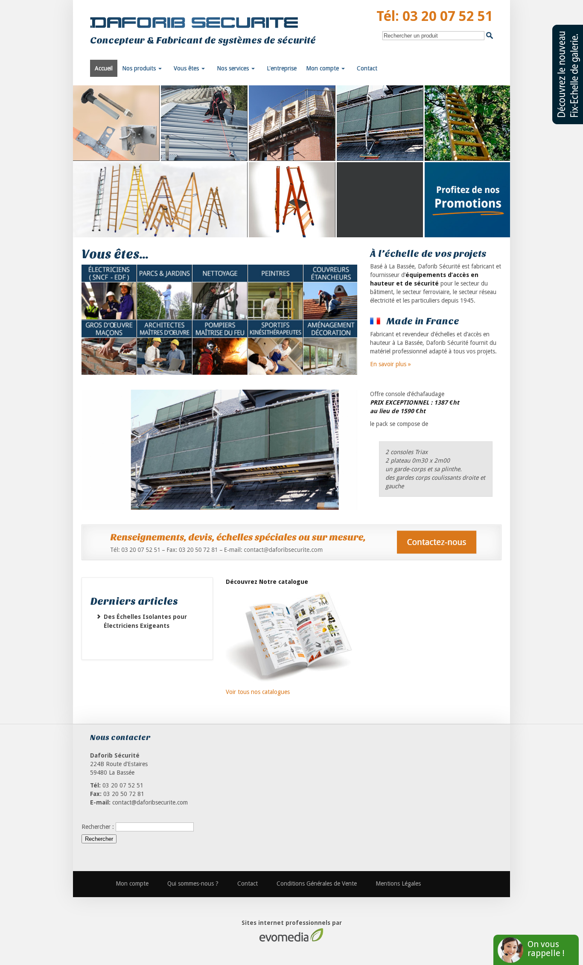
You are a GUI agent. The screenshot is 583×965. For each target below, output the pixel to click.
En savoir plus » (390, 364)
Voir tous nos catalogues (258, 691)
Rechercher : (98, 826)
